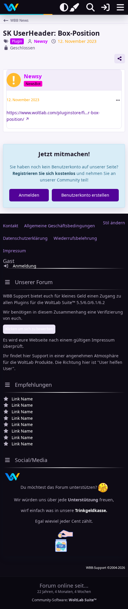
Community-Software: (64, 599)
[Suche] (90, 7)
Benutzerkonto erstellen (85, 195)
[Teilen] (119, 58)
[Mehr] (118, 100)
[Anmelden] (105, 7)
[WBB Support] (11, 7)
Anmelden (29, 195)
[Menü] (120, 7)
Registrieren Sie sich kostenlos (44, 173)
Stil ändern (114, 223)
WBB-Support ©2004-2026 (105, 568)
